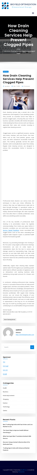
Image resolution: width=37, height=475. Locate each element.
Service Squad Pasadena (11, 230)
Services (6, 71)
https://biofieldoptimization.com (25, 334)
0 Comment (27, 86)
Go (32, 347)
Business (5, 392)
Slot (4, 362)
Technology (6, 407)
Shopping (5, 399)
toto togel (5, 366)
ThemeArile (21, 472)
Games (5, 410)
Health (5, 388)
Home (18, 49)
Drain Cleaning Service (9, 319)
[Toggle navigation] (33, 13)
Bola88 (5, 374)
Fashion (5, 403)
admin (7, 86)
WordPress (24, 470)
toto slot (5, 370)
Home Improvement (8, 395)
